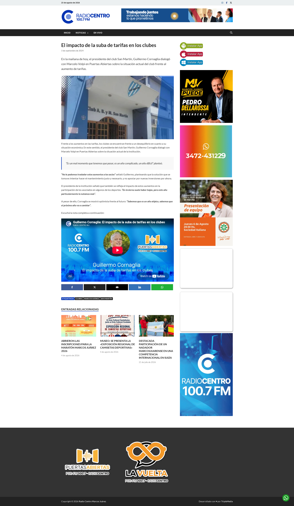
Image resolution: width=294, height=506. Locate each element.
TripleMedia (227, 501)
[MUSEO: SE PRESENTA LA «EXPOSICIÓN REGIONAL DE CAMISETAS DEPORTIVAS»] (117, 326)
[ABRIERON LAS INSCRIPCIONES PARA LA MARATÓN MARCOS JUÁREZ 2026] (78, 326)
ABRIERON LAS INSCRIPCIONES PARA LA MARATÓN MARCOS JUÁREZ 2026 (78, 346)
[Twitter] (231, 2)
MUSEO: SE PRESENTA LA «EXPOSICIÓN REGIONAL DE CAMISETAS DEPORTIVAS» (117, 344)
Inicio (67, 33)
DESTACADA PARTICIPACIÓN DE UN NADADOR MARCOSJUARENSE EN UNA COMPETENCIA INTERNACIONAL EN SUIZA (156, 349)
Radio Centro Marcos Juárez (92, 501)
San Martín (106, 298)
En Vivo (98, 33)
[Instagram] (222, 2)
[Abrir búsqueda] (231, 32)
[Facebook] (226, 2)
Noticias (81, 33)
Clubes (78, 298)
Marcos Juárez (91, 298)
